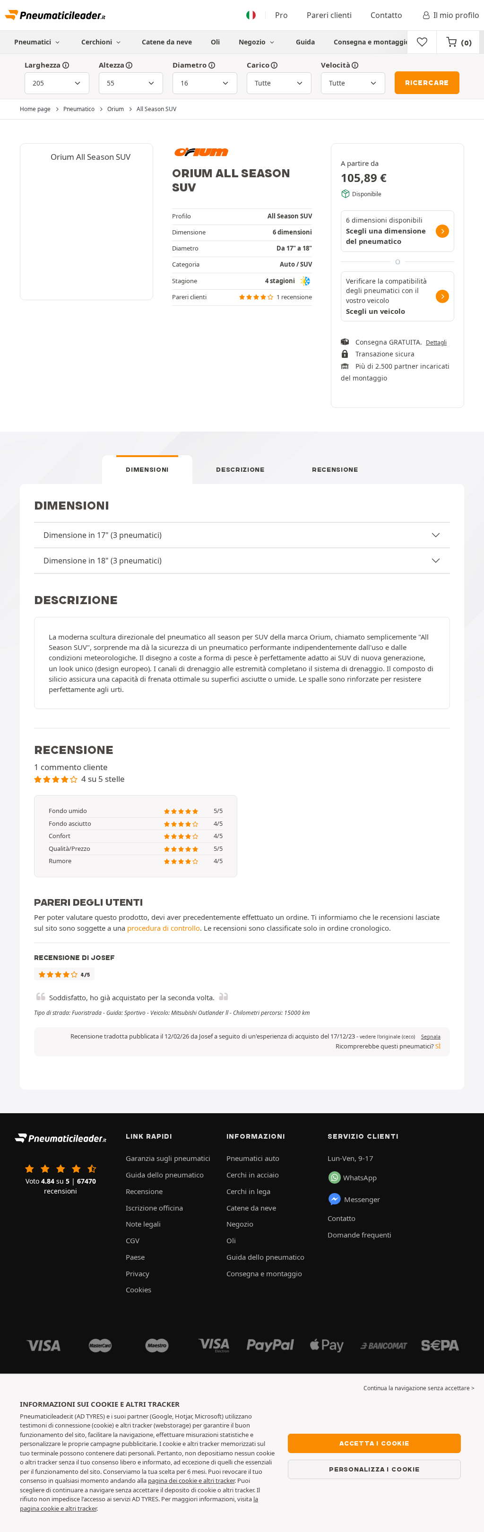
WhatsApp (360, 1177)
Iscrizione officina (154, 1207)
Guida (305, 41)
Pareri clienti (329, 15)
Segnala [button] (431, 1036)
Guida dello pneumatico (165, 1174)
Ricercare (427, 82)
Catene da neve (167, 41)
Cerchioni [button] (97, 41)
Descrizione (240, 469)
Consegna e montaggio (372, 41)
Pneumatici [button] (33, 41)
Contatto (386, 15)
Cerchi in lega (248, 1191)
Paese (135, 1257)
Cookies (138, 1289)
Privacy (137, 1273)
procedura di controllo (163, 928)
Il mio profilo (456, 15)
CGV (132, 1240)
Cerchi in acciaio (252, 1174)
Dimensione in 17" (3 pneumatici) (102, 535)
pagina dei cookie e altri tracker (191, 1480)
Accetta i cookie (374, 1443)
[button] (387, 1036)
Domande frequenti (359, 1234)
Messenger (362, 1199)
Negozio (253, 41)
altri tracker (80, 1508)
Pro (281, 15)
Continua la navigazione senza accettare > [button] (419, 1388)
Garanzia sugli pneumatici (168, 1158)
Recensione (335, 469)
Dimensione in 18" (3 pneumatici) (102, 560)
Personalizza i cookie (374, 1469)
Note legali (143, 1224)
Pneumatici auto (252, 1158)
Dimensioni (147, 469)
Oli (215, 41)
